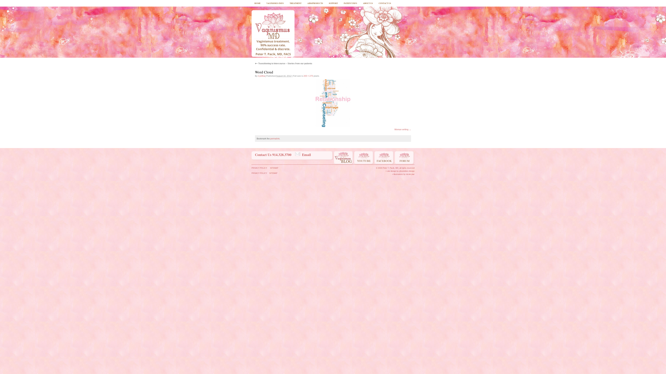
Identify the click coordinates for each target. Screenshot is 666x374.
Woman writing (401, 129)
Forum (404, 161)
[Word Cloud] (333, 103)
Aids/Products (315, 3)
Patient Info (350, 3)
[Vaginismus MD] (272, 33)
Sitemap (274, 168)
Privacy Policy (259, 168)
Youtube (364, 161)
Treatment (295, 3)
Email (306, 154)
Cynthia (261, 76)
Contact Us (385, 3)
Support (333, 3)
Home (257, 3)
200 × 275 (308, 76)
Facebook (384, 161)
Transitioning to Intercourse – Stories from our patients (283, 63)
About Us (368, 3)
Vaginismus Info (275, 3)
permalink (275, 138)
